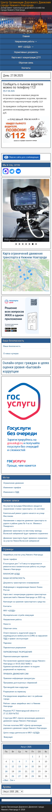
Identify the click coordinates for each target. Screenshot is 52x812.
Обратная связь (26, 62)
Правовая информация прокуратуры (19, 678)
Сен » (12, 780)
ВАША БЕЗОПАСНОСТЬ (14, 578)
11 (6, 766)
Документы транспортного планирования (21, 583)
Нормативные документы (26, 52)
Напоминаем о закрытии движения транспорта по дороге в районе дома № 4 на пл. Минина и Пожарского (25, 523)
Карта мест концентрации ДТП (26, 57)
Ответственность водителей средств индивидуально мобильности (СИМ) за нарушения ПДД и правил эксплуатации (25, 636)
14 (26, 766)
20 (19, 771)
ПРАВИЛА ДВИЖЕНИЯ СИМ (15, 674)
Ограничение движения (13, 483)
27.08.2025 (10, 91)
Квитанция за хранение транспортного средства (24, 602)
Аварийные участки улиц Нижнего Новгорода (23, 555)
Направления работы (12, 619)
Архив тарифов (10, 559)
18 (6, 771)
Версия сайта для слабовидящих (23, 157)
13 (19, 766)
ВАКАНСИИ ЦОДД (11, 574)
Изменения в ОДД (11, 492)
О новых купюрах (11, 353)
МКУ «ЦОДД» (24, 46)
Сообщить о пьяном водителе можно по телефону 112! (23, 85)
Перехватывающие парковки (15, 656)
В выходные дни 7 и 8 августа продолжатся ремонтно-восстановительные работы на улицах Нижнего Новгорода (24, 566)
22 (32, 771)
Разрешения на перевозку (14, 692)
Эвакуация (8, 737)
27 (19, 776)
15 (32, 766)
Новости (7, 624)
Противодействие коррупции (15, 687)
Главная (26, 36)
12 (13, 766)
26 (13, 776)
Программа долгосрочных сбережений (20, 683)
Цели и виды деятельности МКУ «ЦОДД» (21, 733)
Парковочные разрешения (14, 647)
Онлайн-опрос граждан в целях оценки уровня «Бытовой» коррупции (26, 367)
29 (32, 776)
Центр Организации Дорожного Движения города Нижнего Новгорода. (26, 4)
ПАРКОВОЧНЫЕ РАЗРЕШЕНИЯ (17, 652)
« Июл (5, 780)
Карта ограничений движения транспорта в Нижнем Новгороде (25, 255)
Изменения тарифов (12, 487)
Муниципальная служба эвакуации (18, 615)
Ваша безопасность (12, 346)
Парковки (7, 643)
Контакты (26, 68)
